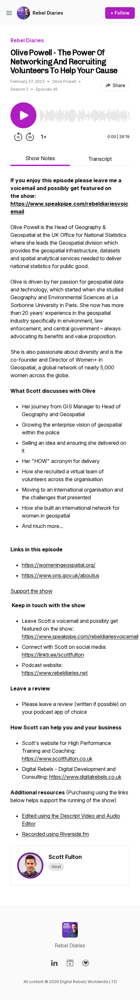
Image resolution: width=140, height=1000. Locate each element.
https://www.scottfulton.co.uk (57, 758)
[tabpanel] (70, 511)
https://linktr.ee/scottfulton (53, 654)
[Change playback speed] (43, 136)
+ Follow (120, 13)
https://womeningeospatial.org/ (58, 565)
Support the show (31, 591)
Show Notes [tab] (40, 158)
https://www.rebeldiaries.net (55, 673)
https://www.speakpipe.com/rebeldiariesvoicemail (80, 636)
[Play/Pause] (23, 115)
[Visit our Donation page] (85, 963)
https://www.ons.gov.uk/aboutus (60, 575)
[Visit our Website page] (70, 963)
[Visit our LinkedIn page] (54, 963)
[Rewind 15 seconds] (18, 136)
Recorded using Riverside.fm (55, 834)
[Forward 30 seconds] (30, 136)
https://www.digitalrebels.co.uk (85, 777)
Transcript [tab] (100, 159)
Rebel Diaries (48, 13)
